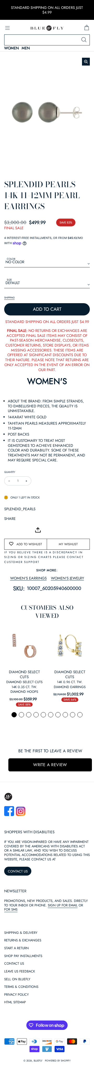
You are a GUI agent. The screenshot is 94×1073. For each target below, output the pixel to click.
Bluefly (38, 1061)
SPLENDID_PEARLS (20, 509)
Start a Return (16, 948)
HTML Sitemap (15, 1002)
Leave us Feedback (19, 971)
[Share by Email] (8, 530)
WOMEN (11, 48)
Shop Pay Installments (23, 956)
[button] (14, 714)
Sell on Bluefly (17, 979)
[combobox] (47, 40)
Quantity (9, 472)
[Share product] (38, 530)
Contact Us (14, 963)
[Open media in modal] (86, 62)
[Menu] (7, 28)
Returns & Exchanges (22, 940)
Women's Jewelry (67, 578)
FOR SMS (10, 909)
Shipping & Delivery (20, 933)
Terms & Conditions (21, 987)
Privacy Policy (16, 995)
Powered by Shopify (57, 1061)
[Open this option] (24, 645)
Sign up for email (63, 905)
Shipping (9, 298)
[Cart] (87, 28)
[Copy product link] (20, 530)
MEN (26, 48)
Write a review (50, 765)
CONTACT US (18, 871)
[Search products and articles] (84, 39)
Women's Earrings (28, 578)
